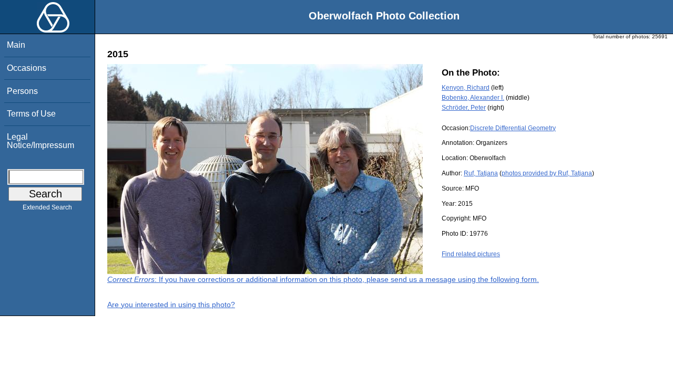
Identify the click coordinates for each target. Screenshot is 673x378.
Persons (22, 91)
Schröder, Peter (464, 107)
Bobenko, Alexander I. (473, 97)
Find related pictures (471, 254)
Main (16, 44)
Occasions (26, 68)
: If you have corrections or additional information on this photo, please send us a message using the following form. (323, 279)
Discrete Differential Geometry (513, 128)
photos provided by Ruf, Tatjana (547, 173)
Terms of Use (31, 113)
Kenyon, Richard (466, 87)
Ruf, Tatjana (481, 173)
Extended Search (47, 207)
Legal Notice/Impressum (40, 141)
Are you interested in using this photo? (171, 304)
